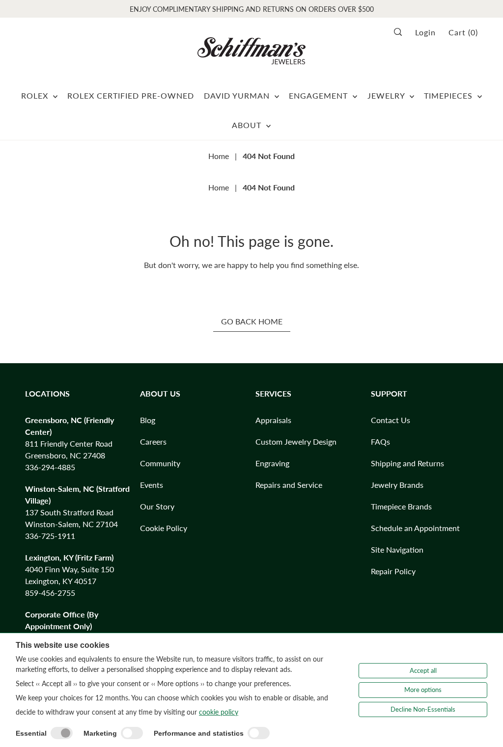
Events (151, 484)
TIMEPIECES (449, 95)
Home (218, 155)
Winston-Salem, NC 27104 (71, 524)
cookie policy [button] (218, 712)
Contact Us (390, 420)
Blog (147, 420)
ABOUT (248, 125)
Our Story (157, 506)
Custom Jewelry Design (295, 441)
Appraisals (273, 420)
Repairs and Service (288, 484)
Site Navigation (397, 549)
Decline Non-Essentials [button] (423, 709)
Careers (153, 441)
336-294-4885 (50, 467)
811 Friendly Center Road (68, 443)
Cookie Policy (163, 528)
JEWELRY (387, 95)
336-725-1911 (50, 535)
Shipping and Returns (407, 463)
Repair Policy (393, 571)
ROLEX (36, 95)
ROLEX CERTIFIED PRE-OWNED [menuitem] (130, 95)
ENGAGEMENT (319, 95)
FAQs (380, 441)
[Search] (401, 32)
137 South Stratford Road (69, 512)
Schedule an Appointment (415, 528)
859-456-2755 (50, 592)
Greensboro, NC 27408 (65, 455)
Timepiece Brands (401, 506)
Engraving (272, 463)
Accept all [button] (423, 670)
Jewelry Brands (397, 484)
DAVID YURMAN (238, 95)
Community (160, 463)
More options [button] (423, 690)
